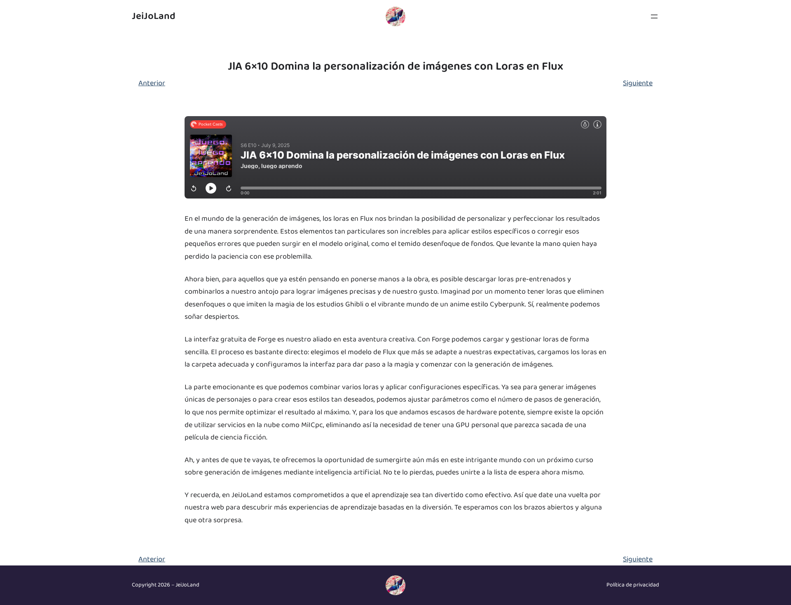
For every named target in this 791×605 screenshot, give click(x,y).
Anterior (151, 83)
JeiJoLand (154, 16)
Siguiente (638, 83)
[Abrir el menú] (654, 16)
